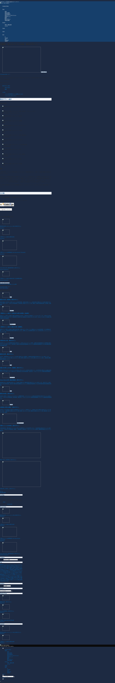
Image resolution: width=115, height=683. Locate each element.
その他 (3, 92)
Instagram (9, 671)
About (4, 501)
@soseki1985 (9, 504)
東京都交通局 (3, 282)
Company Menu (8, 649)
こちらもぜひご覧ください (10, 95)
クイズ (8, 664)
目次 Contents (3, 82)
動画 (8, 657)
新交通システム (11, 284)
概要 (6, 89)
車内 (7, 282)
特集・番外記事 (10, 662)
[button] (8, 74)
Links (6, 666)
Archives (1, 585)
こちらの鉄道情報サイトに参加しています (14, 93)
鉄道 (9, 282)
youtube (8, 669)
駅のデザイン (10, 659)
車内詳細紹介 (10, 654)
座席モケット (10, 656)
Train (6, 650)
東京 (16, 284)
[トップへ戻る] (0, 681)
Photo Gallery (7, 87)
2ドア (1, 284)
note (8, 670)
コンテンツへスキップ (5, 0)
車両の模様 (9, 660)
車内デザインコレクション (13, 655)
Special (6, 661)
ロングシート (5, 284)
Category (1, 559)
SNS (6, 667)
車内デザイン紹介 (6, 85)
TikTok (8, 672)
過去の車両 (9, 652)
